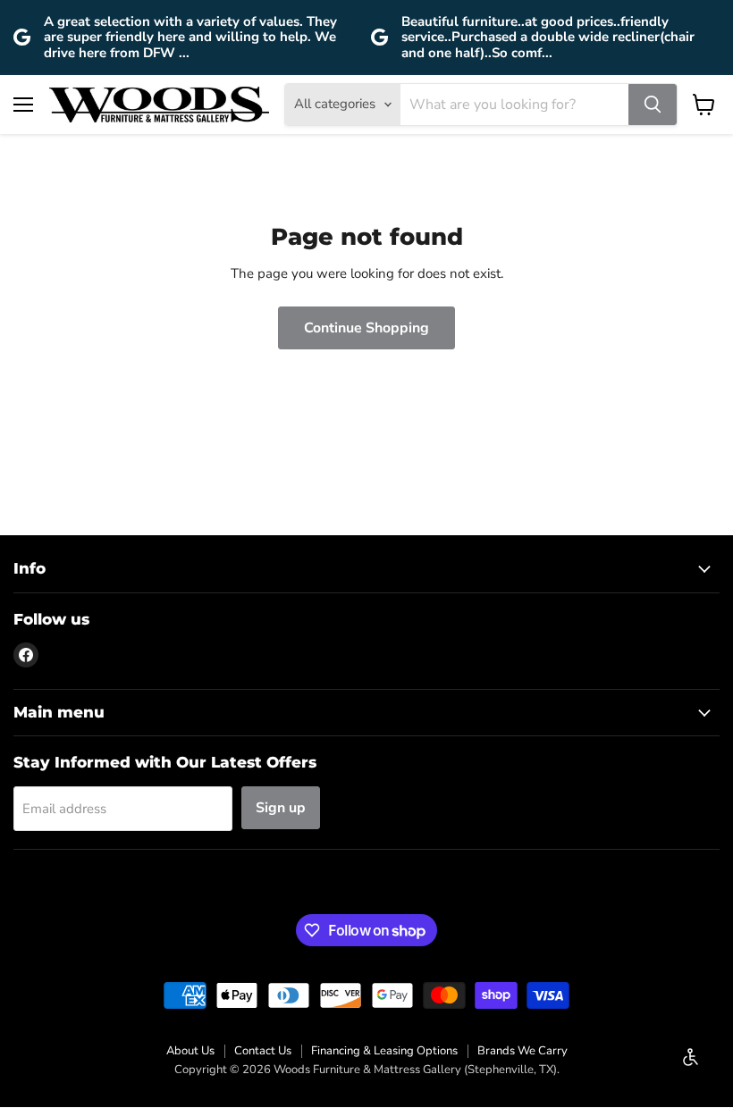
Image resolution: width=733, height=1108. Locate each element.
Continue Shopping (366, 328)
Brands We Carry (522, 1051)
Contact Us (262, 1051)
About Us (190, 1051)
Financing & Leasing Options (384, 1051)
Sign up (281, 808)
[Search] (652, 104)
